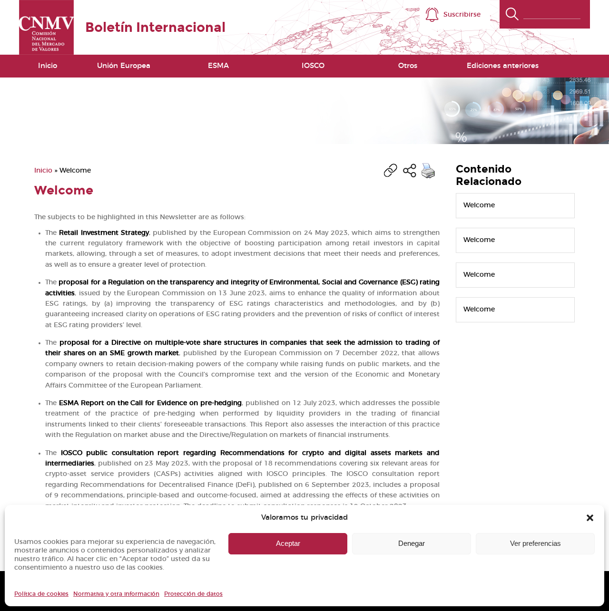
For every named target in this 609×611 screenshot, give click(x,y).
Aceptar (288, 543)
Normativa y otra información (116, 594)
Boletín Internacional (155, 27)
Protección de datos (193, 594)
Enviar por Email (410, 170)
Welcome (479, 205)
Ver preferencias (535, 543)
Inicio (47, 65)
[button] (590, 518)
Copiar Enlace (391, 170)
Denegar (411, 543)
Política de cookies (41, 594)
